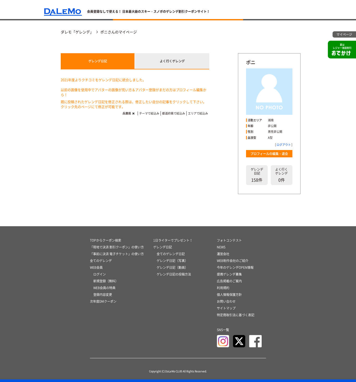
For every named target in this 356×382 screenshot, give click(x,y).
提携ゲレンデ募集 (229, 274)
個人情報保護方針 (229, 294)
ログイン (99, 274)
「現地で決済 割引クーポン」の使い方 (117, 247)
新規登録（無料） (105, 281)
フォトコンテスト (229, 240)
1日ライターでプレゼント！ (173, 240)
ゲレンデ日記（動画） (172, 267)
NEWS (221, 247)
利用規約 (223, 287)
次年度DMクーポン (103, 301)
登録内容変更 (102, 294)
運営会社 (223, 254)
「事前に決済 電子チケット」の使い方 (117, 254)
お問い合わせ (226, 301)
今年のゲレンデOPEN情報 (235, 267)
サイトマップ (226, 308)
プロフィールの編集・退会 (269, 153)
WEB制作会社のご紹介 (232, 260)
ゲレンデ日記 (97, 61)
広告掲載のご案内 (229, 281)
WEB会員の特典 (104, 287)
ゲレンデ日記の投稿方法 (174, 274)
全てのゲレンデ (101, 260)
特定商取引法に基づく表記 (235, 315)
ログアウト (284, 144)
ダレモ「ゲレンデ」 (77, 31)
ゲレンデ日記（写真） (172, 260)
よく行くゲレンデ (172, 61)
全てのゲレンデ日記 (171, 254)
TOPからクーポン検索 (105, 240)
